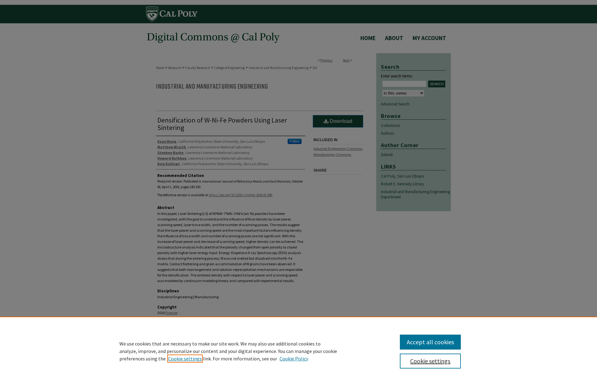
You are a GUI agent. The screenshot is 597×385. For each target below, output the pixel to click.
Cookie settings (185, 358)
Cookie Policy (294, 358)
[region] (298, 351)
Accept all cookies (430, 342)
